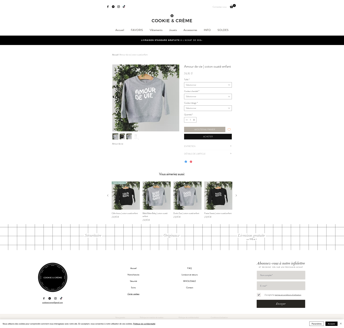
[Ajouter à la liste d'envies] (229, 129)
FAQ (189, 268)
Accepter (331, 323)
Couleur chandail (191, 91)
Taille (186, 79)
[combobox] (208, 85)
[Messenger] (113, 6)
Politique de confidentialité (144, 323)
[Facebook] (108, 6)
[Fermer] (340, 324)
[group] (172, 201)
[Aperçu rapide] (157, 195)
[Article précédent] (107, 195)
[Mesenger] (49, 298)
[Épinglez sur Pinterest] (191, 161)
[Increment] (194, 119)
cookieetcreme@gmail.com (52, 302)
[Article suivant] (236, 195)
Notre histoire (133, 274)
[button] (233, 6)
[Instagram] (118, 6)
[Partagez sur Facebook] (185, 161)
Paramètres (317, 323)
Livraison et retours (190, 274)
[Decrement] (186, 119)
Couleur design (191, 102)
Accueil (115, 54)
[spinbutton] (190, 119)
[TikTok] (124, 6)
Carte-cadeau (133, 293)
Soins (133, 287)
